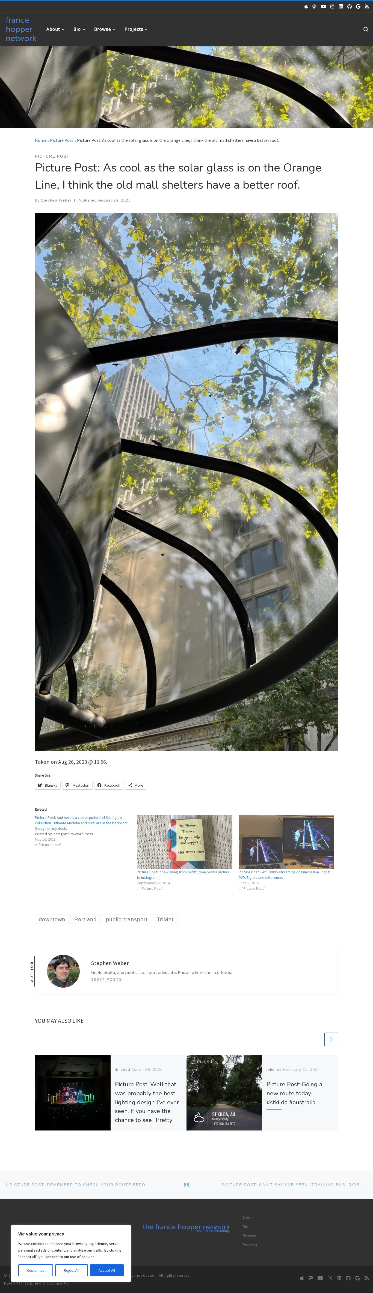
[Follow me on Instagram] (332, 6)
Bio (245, 1226)
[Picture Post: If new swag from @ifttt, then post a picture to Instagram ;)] (185, 842)
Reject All (71, 1270)
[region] (71, 1253)
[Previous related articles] (316, 1039)
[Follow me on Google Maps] (358, 6)
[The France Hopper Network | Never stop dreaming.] (21, 28)
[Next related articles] (331, 1039)
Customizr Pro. (58, 1283)
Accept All (107, 1270)
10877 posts (106, 979)
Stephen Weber (56, 200)
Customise (36, 1270)
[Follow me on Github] (349, 6)
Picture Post (61, 140)
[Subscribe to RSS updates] (367, 6)
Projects (249, 1244)
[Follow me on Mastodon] (314, 6)
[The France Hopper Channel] (323, 6)
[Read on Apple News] (306, 6)
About (247, 1217)
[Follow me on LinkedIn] (341, 6)
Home (40, 140)
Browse (249, 1235)
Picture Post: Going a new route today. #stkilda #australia (294, 1093)
